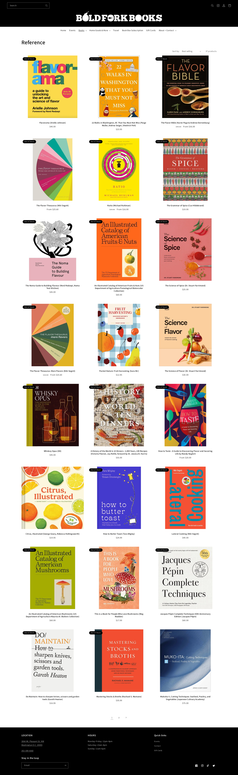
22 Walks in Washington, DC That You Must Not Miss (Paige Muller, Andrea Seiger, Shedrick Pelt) (119, 124)
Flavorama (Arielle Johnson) (52, 122)
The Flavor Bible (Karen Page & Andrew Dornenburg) (185, 122)
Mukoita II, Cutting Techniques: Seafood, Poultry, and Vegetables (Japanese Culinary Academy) (185, 698)
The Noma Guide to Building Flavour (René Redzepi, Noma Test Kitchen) (53, 287)
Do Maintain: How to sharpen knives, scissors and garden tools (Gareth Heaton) (52, 698)
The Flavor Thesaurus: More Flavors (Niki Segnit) (52, 371)
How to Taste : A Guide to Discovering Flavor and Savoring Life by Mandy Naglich (185, 452)
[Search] (46, 5)
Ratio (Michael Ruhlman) (119, 205)
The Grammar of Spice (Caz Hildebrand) (185, 205)
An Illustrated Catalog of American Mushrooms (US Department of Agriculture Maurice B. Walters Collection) (52, 615)
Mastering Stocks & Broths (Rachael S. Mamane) (119, 696)
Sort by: (175, 51)
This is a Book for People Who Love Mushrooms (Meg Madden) (119, 615)
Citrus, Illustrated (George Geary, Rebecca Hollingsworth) (53, 534)
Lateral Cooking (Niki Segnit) (185, 534)
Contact (157, 746)
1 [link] (112, 717)
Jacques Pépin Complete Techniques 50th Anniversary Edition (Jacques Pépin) (185, 615)
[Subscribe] (65, 765)
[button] (212, 5)
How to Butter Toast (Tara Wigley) (119, 534)
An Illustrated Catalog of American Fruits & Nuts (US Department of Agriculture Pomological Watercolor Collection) (118, 288)
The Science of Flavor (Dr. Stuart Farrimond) (185, 371)
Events (157, 741)
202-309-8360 (27, 750)
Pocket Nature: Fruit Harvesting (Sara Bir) (119, 371)
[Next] (126, 717)
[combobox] (28, 5)
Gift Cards (158, 750)
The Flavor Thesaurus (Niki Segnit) (52, 205)
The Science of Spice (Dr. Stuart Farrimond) (185, 285)
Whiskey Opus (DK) (52, 451)
